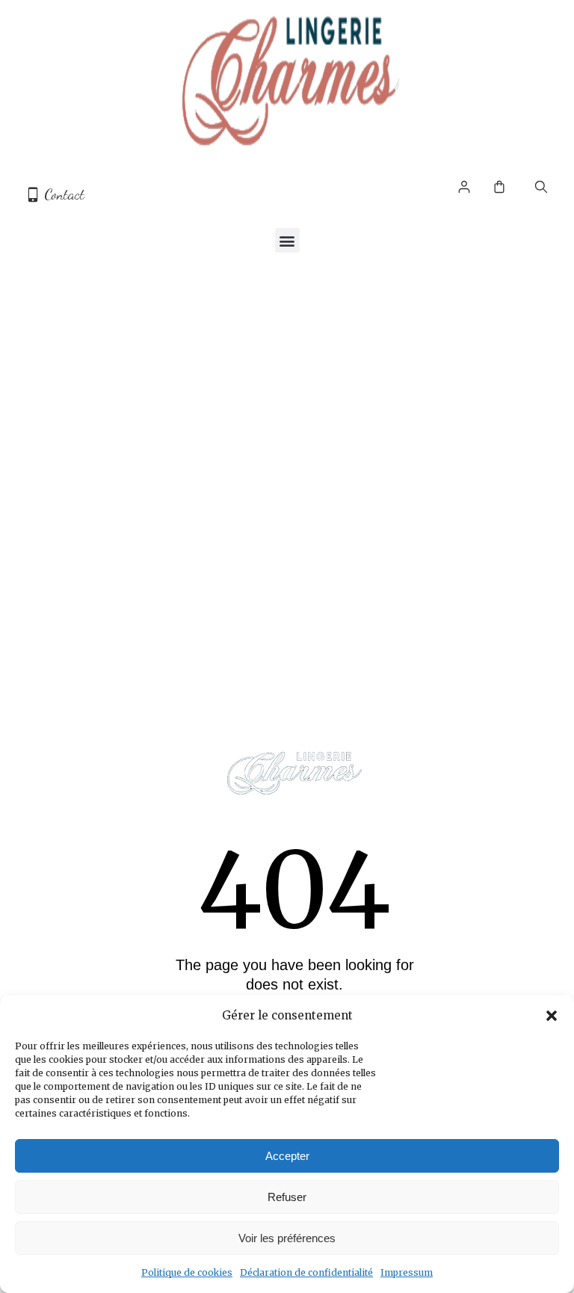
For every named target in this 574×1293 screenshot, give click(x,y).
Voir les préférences (287, 1238)
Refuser (287, 1197)
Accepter (287, 1155)
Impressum (406, 1272)
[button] (551, 1015)
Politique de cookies (186, 1272)
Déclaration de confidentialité (306, 1272)
